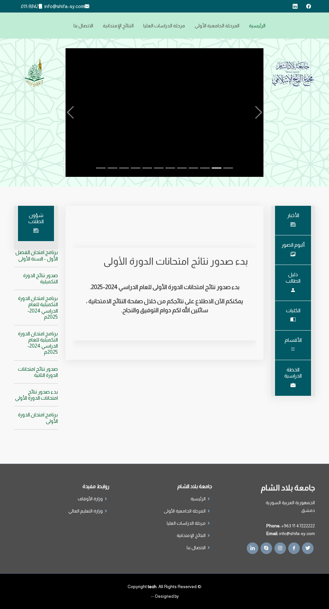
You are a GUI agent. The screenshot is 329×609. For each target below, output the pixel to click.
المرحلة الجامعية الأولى (217, 25)
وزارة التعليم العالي (85, 511)
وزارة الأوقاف (90, 498)
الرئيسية (257, 25)
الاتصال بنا (83, 25)
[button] (71, 112)
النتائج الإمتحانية (118, 25)
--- (153, 596)
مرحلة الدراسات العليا (164, 25)
